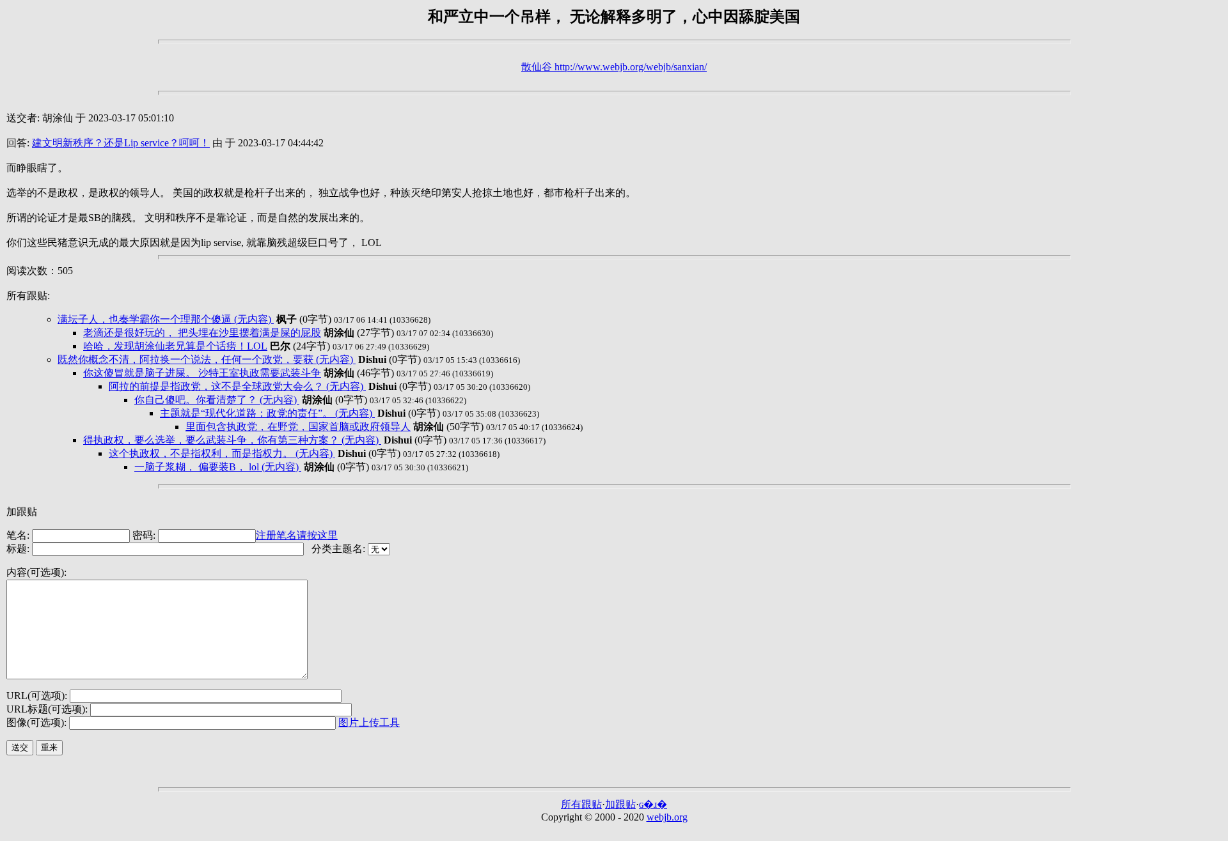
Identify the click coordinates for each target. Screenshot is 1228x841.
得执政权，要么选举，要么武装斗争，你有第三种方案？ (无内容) (232, 440)
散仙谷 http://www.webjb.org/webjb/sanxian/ (614, 66)
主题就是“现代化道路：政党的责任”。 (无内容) (267, 413)
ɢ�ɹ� (653, 804)
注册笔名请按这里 (297, 535)
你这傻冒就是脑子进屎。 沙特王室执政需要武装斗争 (202, 372)
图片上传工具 (369, 722)
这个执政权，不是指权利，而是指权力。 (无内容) (222, 453)
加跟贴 (620, 804)
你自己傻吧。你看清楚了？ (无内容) (216, 399)
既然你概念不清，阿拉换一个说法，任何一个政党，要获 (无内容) (207, 359)
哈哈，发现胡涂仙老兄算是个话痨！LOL (175, 346)
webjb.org (667, 817)
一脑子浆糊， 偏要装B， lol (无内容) (217, 466)
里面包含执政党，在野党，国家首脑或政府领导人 (298, 426)
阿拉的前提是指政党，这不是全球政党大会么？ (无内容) (237, 386)
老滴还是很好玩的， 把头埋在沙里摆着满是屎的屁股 (202, 332)
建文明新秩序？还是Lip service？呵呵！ (121, 142)
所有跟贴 (581, 804)
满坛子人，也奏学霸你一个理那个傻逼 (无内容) (166, 319)
